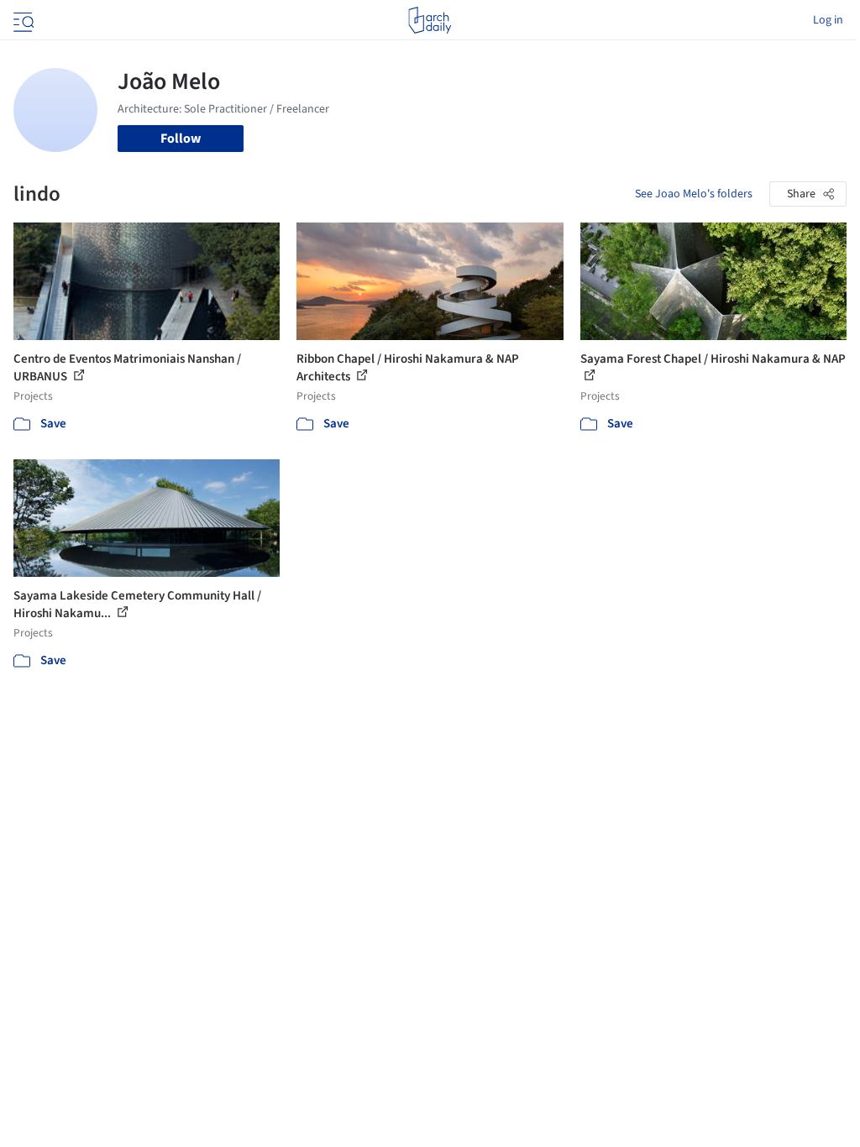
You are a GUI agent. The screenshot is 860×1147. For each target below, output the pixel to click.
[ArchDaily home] (429, 20)
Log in (828, 20)
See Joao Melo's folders (693, 194)
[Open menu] (22, 20)
